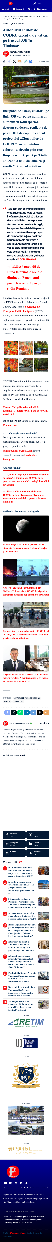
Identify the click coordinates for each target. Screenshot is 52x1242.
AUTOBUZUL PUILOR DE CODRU (27, 698)
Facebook (29, 455)
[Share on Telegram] (33, 712)
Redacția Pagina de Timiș (20, 52)
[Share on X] (14, 61)
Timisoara (18, 701)
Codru (7, 701)
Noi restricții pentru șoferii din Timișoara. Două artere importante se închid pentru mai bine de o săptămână (21, 991)
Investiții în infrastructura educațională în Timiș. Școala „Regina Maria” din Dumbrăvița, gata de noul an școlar (21, 887)
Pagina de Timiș (17, 1232)
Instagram (8, 459)
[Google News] (10, 1183)
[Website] (40, 723)
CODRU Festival (27, 259)
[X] (37, 835)
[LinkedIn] (37, 844)
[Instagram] (14, 844)
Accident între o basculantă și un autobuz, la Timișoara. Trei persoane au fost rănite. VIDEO (22, 916)
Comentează (10, 425)
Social (6, 24)
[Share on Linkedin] (27, 712)
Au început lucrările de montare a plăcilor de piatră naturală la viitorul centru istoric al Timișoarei (20, 1005)
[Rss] (26, 1183)
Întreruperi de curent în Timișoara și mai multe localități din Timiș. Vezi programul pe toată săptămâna (22, 946)
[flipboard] (21, 1183)
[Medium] (14, 853)
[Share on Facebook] (9, 61)
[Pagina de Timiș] (10, 3)
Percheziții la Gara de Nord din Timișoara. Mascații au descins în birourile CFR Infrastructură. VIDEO (22, 977)
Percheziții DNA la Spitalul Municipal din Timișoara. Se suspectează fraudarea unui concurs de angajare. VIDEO (20, 872)
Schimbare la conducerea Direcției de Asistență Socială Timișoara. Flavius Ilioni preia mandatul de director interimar (22, 903)
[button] (5, 3)
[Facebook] (44, 723)
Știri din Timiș (17, 24)
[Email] (19, 61)
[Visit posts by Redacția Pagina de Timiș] (6, 54)
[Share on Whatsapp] (20, 712)
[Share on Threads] (40, 712)
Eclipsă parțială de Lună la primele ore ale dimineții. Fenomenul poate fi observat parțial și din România (24, 277)
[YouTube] (47, 723)
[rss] (37, 853)
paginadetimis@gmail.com (17, 450)
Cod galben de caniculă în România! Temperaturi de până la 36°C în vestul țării (25, 410)
